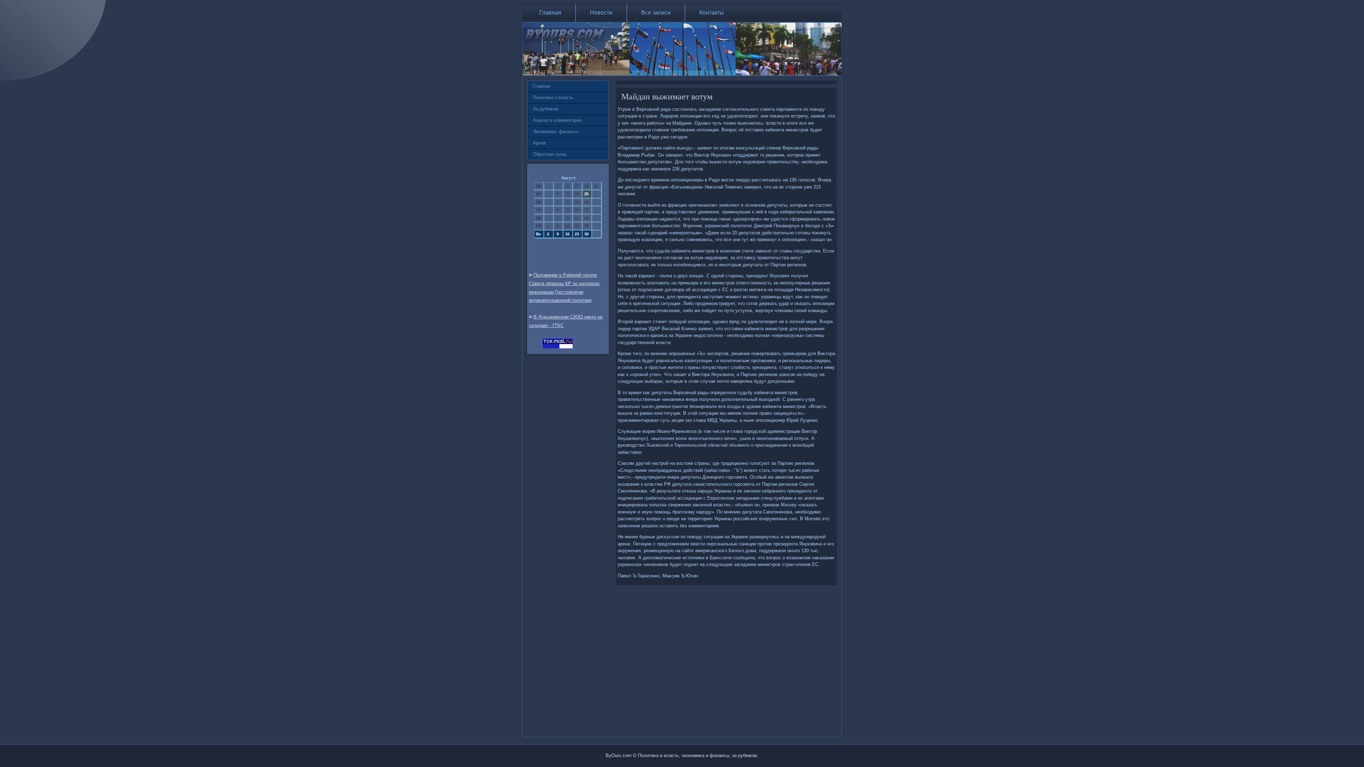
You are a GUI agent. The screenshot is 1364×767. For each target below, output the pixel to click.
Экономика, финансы (555, 131)
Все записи (656, 13)
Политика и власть (553, 97)
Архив (539, 143)
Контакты (711, 13)
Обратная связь (550, 154)
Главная (550, 13)
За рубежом (545, 108)
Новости (601, 13)
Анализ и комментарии (557, 120)
